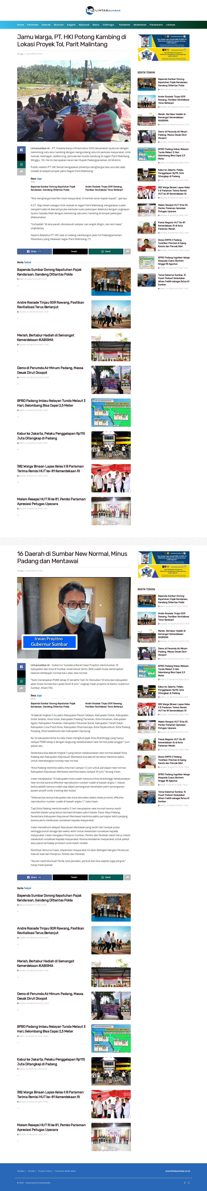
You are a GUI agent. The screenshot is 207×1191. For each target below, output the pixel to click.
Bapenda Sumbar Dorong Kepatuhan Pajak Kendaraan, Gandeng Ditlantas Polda (173, 82)
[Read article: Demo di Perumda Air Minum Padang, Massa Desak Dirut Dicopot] (111, 380)
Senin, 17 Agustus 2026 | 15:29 (173, 268)
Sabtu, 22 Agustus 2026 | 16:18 (32, 443)
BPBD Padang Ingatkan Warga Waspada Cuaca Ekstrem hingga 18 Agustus (174, 260)
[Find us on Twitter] (188, 1183)
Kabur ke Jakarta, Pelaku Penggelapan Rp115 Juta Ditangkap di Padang (171, 173)
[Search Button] (189, 25)
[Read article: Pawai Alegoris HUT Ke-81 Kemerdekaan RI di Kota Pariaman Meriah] (147, 227)
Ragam (71, 24)
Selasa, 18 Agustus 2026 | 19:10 (174, 233)
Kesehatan (140, 24)
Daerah (46, 24)
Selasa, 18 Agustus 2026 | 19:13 (33, 476)
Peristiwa (32, 24)
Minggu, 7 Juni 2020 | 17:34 (30, 571)
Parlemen (124, 24)
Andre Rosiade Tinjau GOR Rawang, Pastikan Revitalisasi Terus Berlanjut (173, 99)
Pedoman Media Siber (65, 1171)
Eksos (96, 24)
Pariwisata (156, 24)
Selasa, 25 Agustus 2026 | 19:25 (33, 312)
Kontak (31, 1171)
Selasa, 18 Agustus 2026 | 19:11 (32, 509)
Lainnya (170, 24)
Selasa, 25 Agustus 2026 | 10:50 (33, 377)
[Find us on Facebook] (184, 1183)
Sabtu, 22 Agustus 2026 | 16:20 (33, 410)
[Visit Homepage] (103, 10)
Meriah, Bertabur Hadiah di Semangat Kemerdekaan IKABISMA (171, 117)
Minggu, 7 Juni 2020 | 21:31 (29, 54)
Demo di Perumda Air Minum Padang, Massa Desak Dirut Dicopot (172, 134)
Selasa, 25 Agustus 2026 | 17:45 (33, 345)
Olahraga (108, 24)
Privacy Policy (44, 1171)
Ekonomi (59, 24)
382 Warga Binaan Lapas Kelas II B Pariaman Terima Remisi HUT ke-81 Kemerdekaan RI (174, 190)
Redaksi (21, 1171)
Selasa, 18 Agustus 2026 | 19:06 (174, 250)
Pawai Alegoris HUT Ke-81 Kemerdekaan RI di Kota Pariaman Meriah (171, 225)
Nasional (84, 24)
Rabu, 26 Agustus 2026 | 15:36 (32, 279)
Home (20, 24)
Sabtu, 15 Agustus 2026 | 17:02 (173, 289)
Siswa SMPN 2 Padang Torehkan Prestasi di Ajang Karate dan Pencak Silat (172, 243)
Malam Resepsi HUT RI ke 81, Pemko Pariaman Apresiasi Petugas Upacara (173, 208)
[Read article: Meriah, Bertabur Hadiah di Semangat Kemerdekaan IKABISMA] (111, 347)
